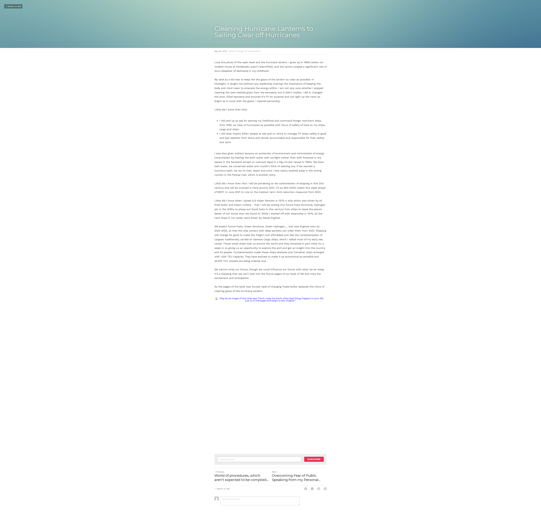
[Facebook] (305, 488)
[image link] (270, 365)
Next (274, 472)
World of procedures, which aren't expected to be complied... (241, 477)
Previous (220, 472)
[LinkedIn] (318, 488)
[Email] (325, 488)
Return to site (14, 6)
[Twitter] (312, 488)
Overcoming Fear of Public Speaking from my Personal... (296, 477)
